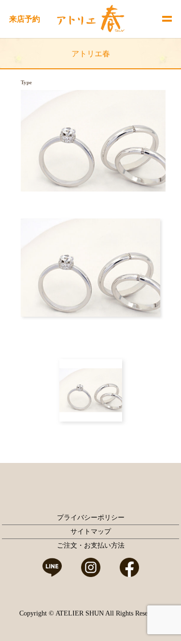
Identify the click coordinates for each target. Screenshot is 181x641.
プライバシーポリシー (91, 517)
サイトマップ (90, 531)
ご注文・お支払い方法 (91, 545)
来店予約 (24, 19)
